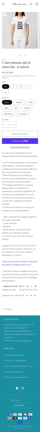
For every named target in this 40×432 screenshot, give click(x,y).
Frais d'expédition (17, 76)
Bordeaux (9, 114)
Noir (6, 108)
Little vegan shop (15, 426)
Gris (16, 108)
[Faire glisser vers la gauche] (15, 55)
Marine (28, 108)
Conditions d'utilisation (13, 372)
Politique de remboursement (16, 377)
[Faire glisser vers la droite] (25, 55)
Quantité (5, 119)
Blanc (7, 102)
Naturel (19, 102)
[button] (3, 4)
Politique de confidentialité (15, 360)
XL (6, 92)
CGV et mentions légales (14, 355)
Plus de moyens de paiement (20, 147)
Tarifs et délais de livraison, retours (18, 366)
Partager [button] (8, 309)
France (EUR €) (18, 405)
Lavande (23, 114)
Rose (31, 102)
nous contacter (24, 340)
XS (6, 86)
